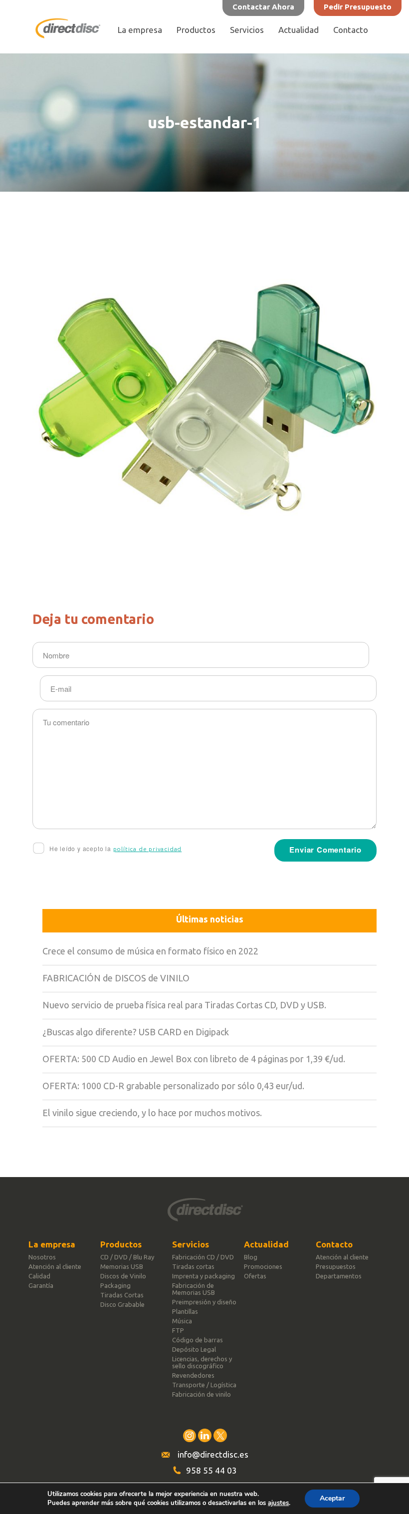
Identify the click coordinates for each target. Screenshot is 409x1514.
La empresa (140, 29)
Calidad (39, 1275)
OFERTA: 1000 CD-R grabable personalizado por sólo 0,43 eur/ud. (173, 1086)
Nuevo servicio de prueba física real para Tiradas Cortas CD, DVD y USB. (184, 1005)
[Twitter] (220, 1435)
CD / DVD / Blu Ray (127, 1256)
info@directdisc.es (213, 1454)
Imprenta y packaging (203, 1275)
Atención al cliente (54, 1266)
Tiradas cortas (193, 1266)
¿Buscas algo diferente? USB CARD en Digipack (135, 1032)
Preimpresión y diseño (204, 1301)
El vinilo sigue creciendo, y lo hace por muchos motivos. (152, 1113)
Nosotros (42, 1256)
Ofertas (255, 1275)
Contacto (350, 29)
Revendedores (193, 1375)
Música (182, 1320)
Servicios (247, 29)
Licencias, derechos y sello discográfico (202, 1362)
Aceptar (332, 1498)
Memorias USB (121, 1266)
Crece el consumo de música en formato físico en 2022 (150, 951)
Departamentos (339, 1275)
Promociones (263, 1266)
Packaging (115, 1285)
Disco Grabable (122, 1304)
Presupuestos (336, 1266)
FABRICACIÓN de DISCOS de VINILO (116, 978)
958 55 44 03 (211, 1470)
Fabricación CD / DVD (203, 1256)
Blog (250, 1256)
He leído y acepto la (114, 848)
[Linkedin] (204, 1435)
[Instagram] (189, 1435)
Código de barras (197, 1339)
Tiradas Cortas (122, 1294)
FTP (178, 1330)
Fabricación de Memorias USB (193, 1289)
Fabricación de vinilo (201, 1394)
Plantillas (185, 1311)
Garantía (40, 1285)
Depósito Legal (194, 1349)
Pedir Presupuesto (358, 6)
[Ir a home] (68, 35)
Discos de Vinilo (123, 1275)
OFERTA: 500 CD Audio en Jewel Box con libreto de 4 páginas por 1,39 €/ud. (193, 1059)
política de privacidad (147, 849)
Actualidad (298, 29)
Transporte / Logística (204, 1384)
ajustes (278, 1503)
